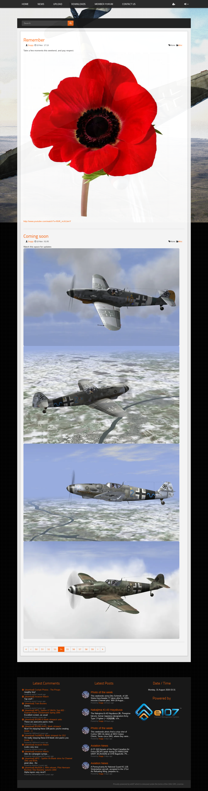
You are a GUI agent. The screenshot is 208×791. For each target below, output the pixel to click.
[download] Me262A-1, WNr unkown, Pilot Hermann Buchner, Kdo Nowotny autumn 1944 (47, 768)
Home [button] (25, 4)
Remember (34, 40)
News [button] (41, 4)
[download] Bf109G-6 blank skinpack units (43, 719)
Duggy (30, 45)
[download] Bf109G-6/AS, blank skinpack (43, 726)
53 (55, 649)
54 (61, 649)
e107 (132, 784)
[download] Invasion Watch (37, 696)
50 (36, 649)
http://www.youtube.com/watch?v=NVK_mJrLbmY (47, 221)
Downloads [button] (78, 4)
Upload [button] (57, 4)
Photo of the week (102, 692)
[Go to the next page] (97, 649)
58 (86, 649)
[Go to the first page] (26, 649)
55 (67, 649)
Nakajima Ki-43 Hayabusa (106, 709)
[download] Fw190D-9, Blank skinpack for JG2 (45, 735)
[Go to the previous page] (30, 649)
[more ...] (28, 731)
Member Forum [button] (104, 4)
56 (73, 649)
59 (92, 649)
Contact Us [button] (129, 4)
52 (49, 649)
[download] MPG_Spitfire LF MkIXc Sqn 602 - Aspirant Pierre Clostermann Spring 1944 (44, 711)
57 (80, 649)
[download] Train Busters (36, 703)
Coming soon (35, 236)
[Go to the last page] (102, 649)
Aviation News (99, 745)
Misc (180, 45)
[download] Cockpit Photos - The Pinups (42, 690)
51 (42, 649)
